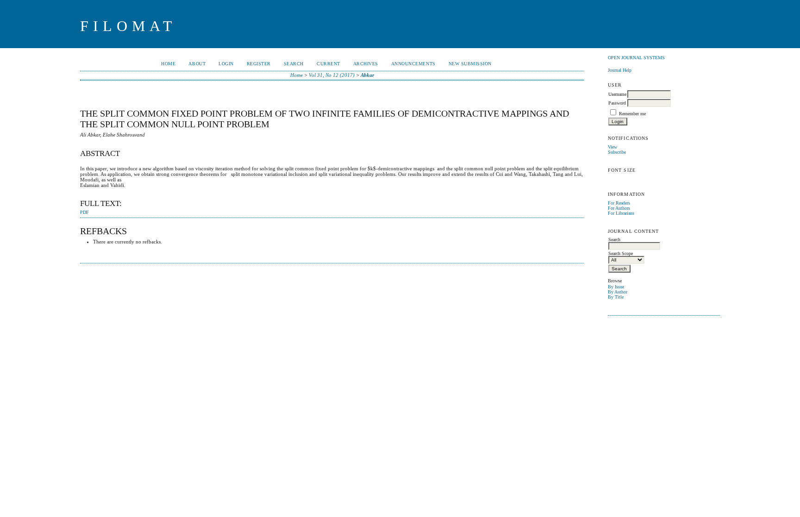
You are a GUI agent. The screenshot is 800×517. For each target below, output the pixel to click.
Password (617, 103)
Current (328, 63)
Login (226, 63)
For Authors (619, 208)
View (612, 146)
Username (617, 94)
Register (259, 63)
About (197, 63)
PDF (84, 212)
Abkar (367, 75)
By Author (617, 291)
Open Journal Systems (636, 57)
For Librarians (621, 213)
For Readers (619, 203)
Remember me (632, 113)
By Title (616, 296)
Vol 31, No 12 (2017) (332, 75)
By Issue (616, 286)
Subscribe (617, 152)
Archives (365, 63)
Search (294, 63)
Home (168, 63)
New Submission (470, 63)
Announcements (413, 63)
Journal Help (619, 70)
